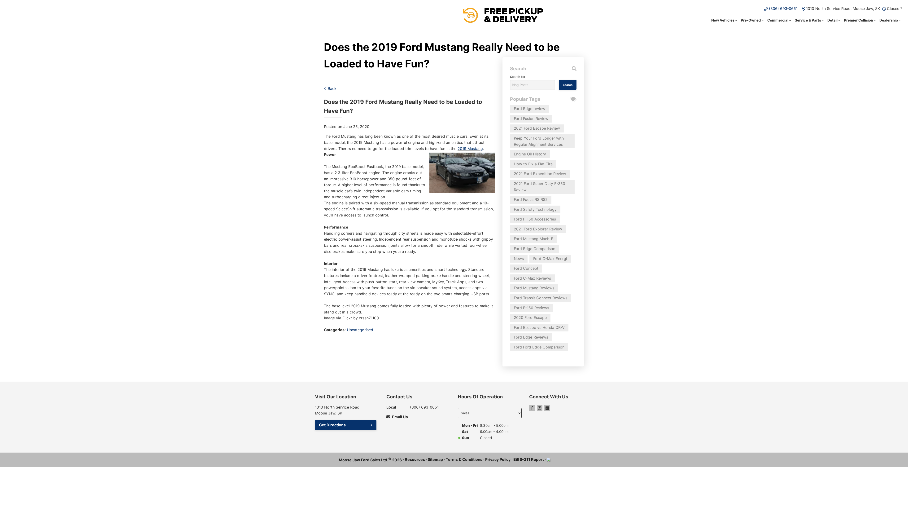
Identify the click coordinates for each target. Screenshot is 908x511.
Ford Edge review (529, 108)
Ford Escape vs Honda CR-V (539, 327)
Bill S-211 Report (528, 459)
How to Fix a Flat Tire (533, 164)
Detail (832, 20)
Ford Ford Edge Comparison (539, 347)
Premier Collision (858, 20)
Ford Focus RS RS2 (531, 199)
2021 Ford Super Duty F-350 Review (539, 186)
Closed (893, 8)
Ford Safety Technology (535, 209)
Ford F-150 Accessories (535, 219)
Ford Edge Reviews (531, 337)
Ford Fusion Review (531, 118)
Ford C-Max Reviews (532, 278)
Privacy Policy (498, 459)
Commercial (777, 20)
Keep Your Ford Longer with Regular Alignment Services (539, 141)
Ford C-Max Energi (550, 258)
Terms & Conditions (464, 459)
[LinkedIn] (547, 408)
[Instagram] (539, 408)
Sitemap (435, 459)
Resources (415, 459)
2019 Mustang (470, 148)
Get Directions (332, 425)
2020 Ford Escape (530, 317)
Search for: (518, 77)
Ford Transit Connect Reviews (540, 297)
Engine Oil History (530, 154)
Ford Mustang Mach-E (533, 238)
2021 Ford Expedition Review (540, 173)
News (519, 258)
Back (332, 88)
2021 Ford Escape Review (537, 128)
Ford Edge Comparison (534, 248)
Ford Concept (526, 268)
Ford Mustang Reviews (534, 288)
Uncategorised (360, 329)
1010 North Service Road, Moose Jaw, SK (843, 8)
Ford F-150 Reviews (531, 307)
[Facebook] (532, 408)
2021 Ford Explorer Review (538, 229)
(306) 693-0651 (783, 8)
